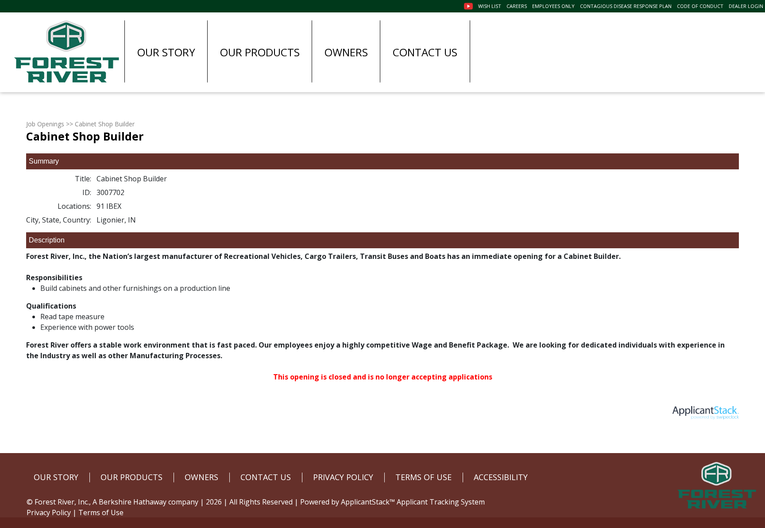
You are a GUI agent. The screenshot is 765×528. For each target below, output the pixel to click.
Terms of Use (101, 512)
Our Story (166, 52)
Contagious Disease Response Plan (626, 6)
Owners (346, 52)
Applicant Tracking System (441, 502)
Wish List (489, 6)
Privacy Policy (49, 512)
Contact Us (425, 52)
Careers (516, 6)
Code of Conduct (700, 6)
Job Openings (45, 124)
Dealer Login (746, 6)
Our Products (260, 52)
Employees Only (553, 6)
